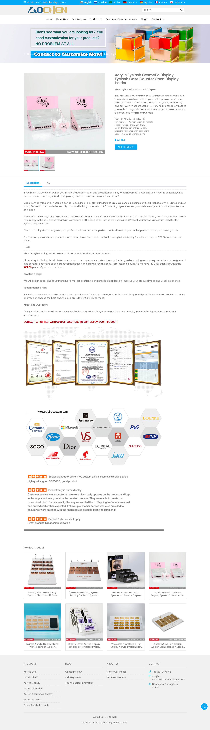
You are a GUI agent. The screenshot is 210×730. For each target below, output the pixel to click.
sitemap (112, 717)
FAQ (48, 182)
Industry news (73, 677)
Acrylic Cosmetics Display (68, 54)
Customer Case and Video (120, 19)
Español (148, 2)
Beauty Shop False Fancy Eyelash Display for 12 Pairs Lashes (42, 594)
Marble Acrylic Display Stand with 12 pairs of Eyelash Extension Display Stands (42, 645)
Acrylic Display (39, 253)
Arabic (117, 2)
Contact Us (158, 19)
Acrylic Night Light (34, 688)
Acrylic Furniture (33, 699)
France (163, 2)
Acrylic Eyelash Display (101, 54)
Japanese (179, 2)
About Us (61, 19)
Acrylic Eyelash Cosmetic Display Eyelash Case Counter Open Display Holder (167, 594)
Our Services (79, 19)
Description (32, 182)
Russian (102, 2)
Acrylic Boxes (56, 253)
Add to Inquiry (126, 147)
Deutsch (132, 2)
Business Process (116, 677)
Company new (73, 671)
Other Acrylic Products (80, 253)
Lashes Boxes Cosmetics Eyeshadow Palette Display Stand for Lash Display (126, 594)
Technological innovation (79, 683)
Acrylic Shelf (30, 677)
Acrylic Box (30, 671)
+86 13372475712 (161, 671)
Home (49, 19)
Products (94, 19)
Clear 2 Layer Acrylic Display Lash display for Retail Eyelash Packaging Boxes (84, 645)
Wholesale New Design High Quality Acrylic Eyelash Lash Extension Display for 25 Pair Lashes (126, 645)
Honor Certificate (116, 671)
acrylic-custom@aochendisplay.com (46, 2)
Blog (143, 19)
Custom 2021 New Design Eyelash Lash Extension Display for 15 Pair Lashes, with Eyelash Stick (168, 645)
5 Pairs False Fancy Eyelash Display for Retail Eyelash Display (84, 594)
